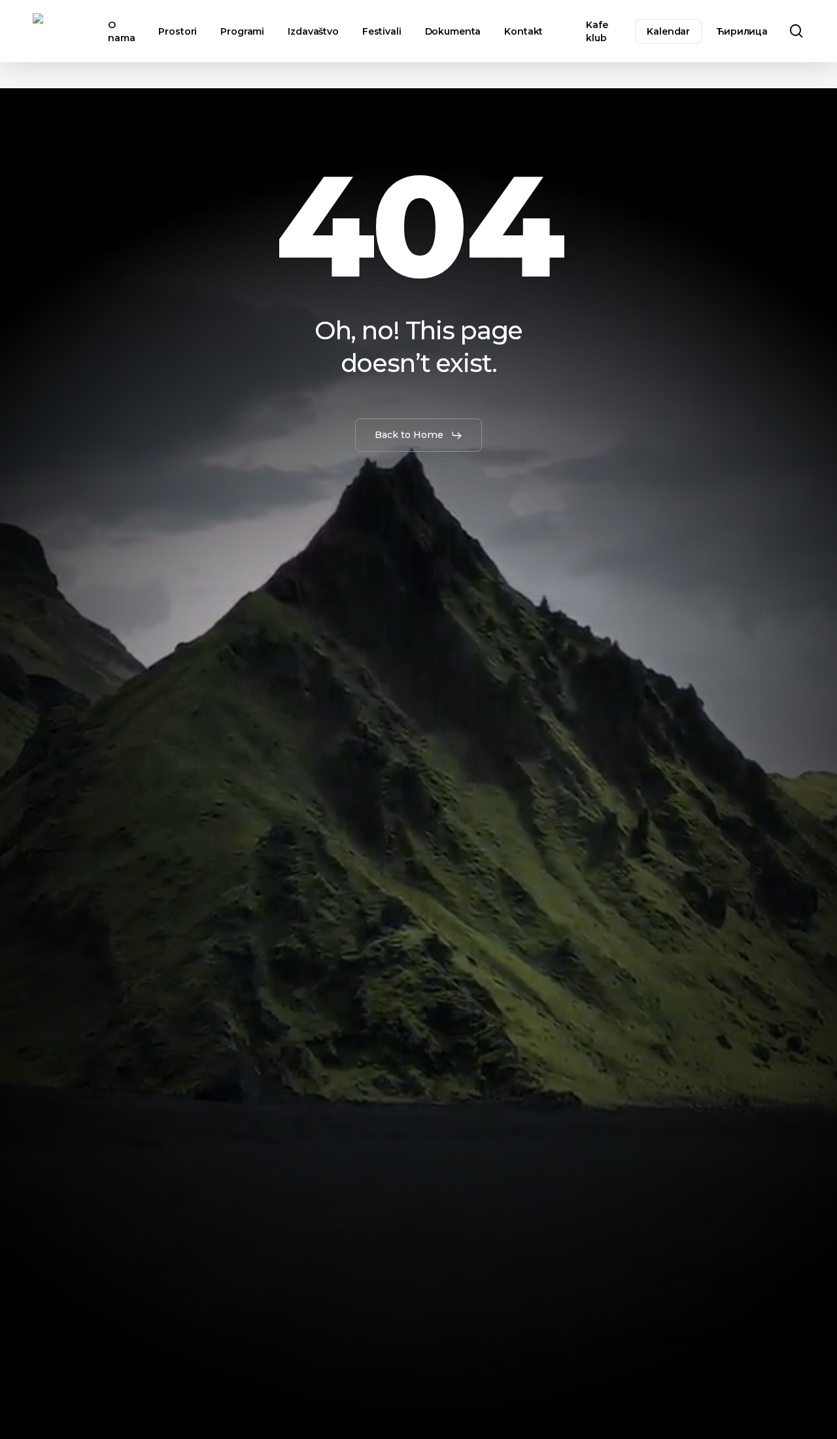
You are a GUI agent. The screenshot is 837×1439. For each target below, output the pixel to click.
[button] (419, 435)
